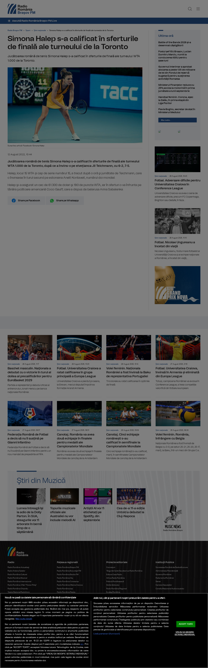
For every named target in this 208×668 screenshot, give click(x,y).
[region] (104, 630)
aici (81, 644)
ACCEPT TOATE (186, 624)
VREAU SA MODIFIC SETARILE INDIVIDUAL (185, 633)
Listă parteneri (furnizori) (106, 634)
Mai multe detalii (24, 619)
